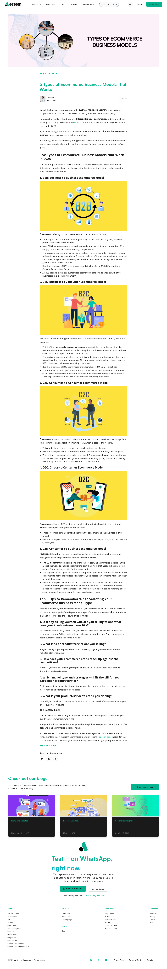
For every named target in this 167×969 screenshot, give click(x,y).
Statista (78, 122)
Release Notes (110, 919)
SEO (9, 919)
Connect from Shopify (15, 943)
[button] (109, 4)
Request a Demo (111, 928)
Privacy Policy (119, 960)
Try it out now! (48, 745)
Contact (152, 919)
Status (107, 916)
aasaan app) (105, 736)
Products (10, 931)
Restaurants (66, 916)
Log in (140, 4)
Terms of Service (135, 960)
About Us (153, 913)
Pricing (63, 4)
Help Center (109, 913)
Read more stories (144, 787)
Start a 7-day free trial (94, 895)
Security (108, 922)
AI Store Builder (13, 913)
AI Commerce (12, 916)
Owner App (11, 934)
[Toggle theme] (130, 4)
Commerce (52, 73)
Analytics (10, 922)
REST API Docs (12, 940)
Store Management (14, 928)
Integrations (50, 4)
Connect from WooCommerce (18, 946)
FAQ (151, 922)
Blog (42, 73)
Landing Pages (67, 919)
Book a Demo (154, 4)
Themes (74, 4)
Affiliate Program (111, 925)
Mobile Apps (12, 925)
